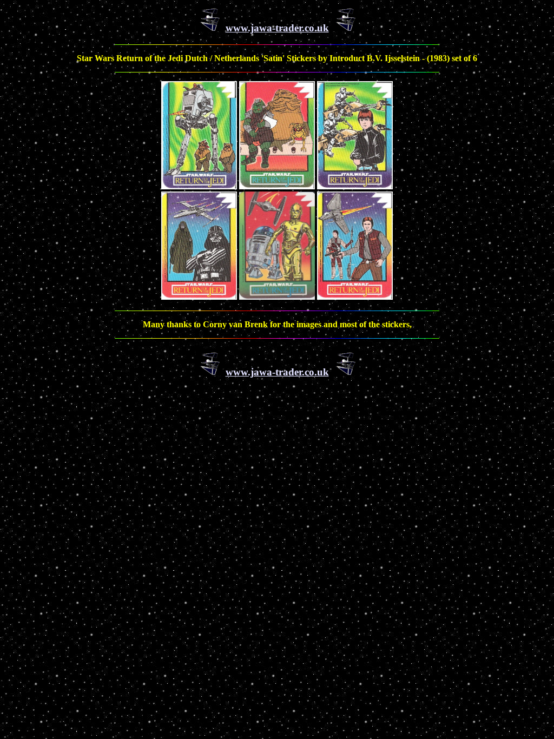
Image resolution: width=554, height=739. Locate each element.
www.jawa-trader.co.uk (277, 28)
